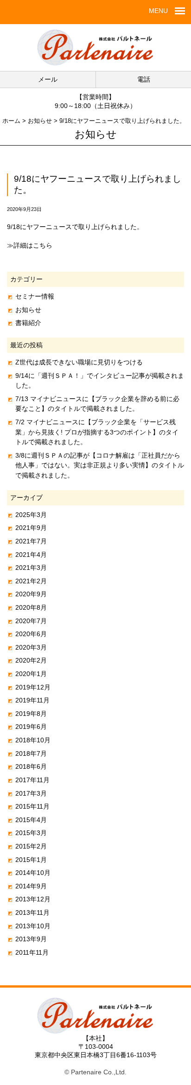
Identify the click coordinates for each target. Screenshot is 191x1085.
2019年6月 (31, 726)
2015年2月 (31, 846)
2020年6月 (31, 634)
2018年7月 (31, 753)
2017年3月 (31, 793)
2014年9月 (31, 886)
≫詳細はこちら (29, 245)
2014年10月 (33, 872)
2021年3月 (31, 567)
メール (47, 79)
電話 (143, 79)
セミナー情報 (34, 296)
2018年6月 (31, 766)
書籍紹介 (28, 322)
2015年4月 (31, 819)
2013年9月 (31, 939)
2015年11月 (32, 806)
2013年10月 (33, 926)
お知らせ (28, 309)
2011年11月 (32, 952)
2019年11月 (32, 700)
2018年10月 (33, 740)
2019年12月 (33, 687)
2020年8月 (31, 607)
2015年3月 (31, 832)
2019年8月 (31, 713)
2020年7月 (31, 621)
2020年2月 (31, 660)
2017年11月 (32, 780)
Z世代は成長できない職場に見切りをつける (79, 362)
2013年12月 (33, 899)
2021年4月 (31, 554)
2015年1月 (31, 859)
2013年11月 (32, 912)
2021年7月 (31, 541)
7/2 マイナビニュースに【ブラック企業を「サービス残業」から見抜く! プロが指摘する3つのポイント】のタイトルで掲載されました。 (96, 432)
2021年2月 (31, 581)
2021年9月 (31, 527)
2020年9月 (31, 594)
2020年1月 (31, 673)
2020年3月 (31, 647)
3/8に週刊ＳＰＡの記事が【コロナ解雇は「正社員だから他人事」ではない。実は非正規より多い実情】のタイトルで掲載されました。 (99, 465)
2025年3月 (31, 514)
